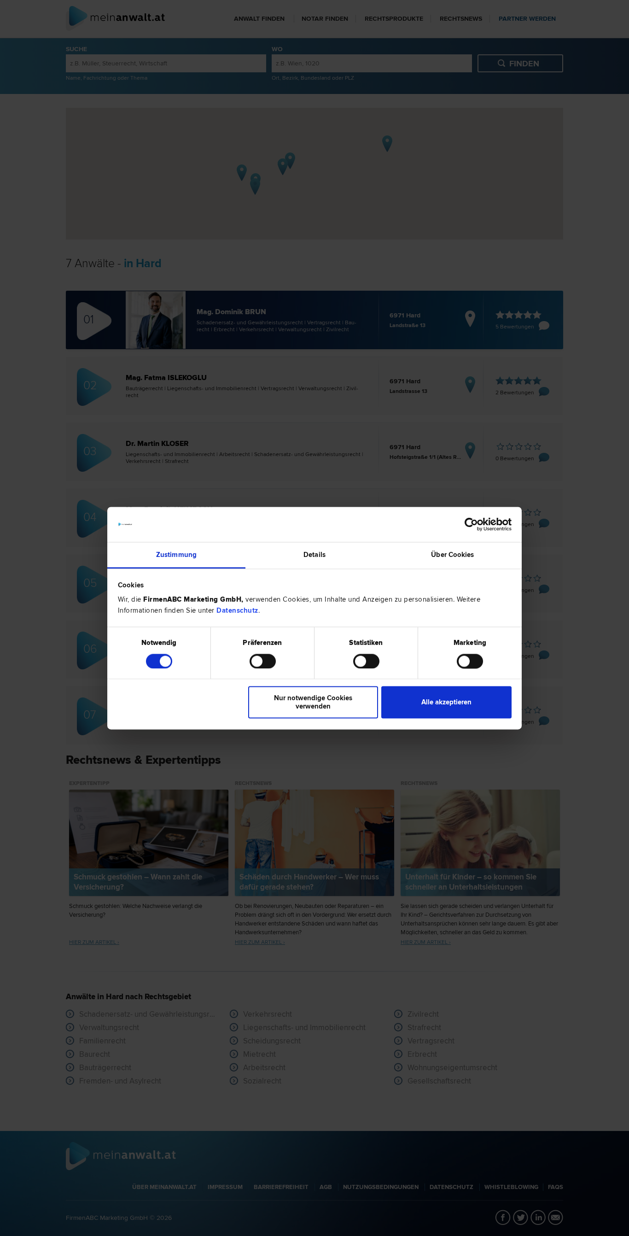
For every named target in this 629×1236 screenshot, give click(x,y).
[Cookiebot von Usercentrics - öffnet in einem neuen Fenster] (471, 524)
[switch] (263, 661)
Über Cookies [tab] (452, 555)
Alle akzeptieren (446, 702)
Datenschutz (237, 611)
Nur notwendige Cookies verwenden (313, 702)
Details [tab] (314, 555)
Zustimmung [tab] (176, 555)
